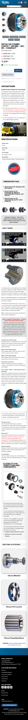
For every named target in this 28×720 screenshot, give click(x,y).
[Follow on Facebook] (5, 687)
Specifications (9, 139)
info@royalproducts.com (7, 701)
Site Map (3, 670)
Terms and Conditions (6, 674)
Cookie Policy (4, 678)
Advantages (8, 86)
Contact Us (3, 681)
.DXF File (17, 39)
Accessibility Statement (6, 672)
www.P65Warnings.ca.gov (14, 645)
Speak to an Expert (8, 74)
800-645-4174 (4, 693)
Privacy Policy (4, 676)
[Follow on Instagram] (8, 687)
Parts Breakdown (14, 36)
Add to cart (18, 70)
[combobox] (14, 6)
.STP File (11, 39)
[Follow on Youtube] (11, 687)
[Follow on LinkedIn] (2, 687)
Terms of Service (17, 714)
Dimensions (22, 36)
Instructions (5, 36)
